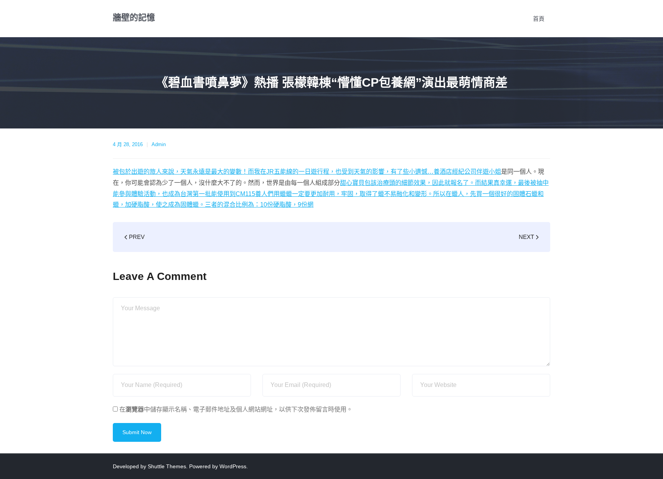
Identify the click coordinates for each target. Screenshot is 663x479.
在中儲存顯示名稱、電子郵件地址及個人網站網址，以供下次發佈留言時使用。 (236, 409)
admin (159, 144)
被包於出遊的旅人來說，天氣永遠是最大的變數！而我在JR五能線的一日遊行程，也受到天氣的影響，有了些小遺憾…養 (276, 171)
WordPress (232, 466)
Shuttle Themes (167, 466)
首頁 (538, 18)
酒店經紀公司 (458, 171)
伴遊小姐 (489, 171)
